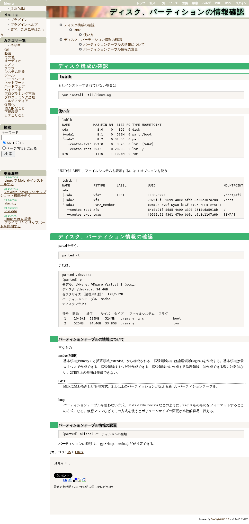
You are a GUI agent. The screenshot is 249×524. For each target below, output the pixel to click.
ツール (9, 75)
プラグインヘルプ (24, 24)
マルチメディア (16, 101)
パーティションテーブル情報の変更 (110, 49)
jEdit (7, 53)
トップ (140, 3)
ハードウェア (14, 86)
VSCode (10, 211)
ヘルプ (206, 3)
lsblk (77, 30)
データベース (14, 79)
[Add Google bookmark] (84, 480)
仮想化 (9, 104)
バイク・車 (12, 90)
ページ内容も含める (21, 148)
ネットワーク (14, 83)
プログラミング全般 (19, 97)
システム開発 (14, 72)
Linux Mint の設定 (17, 219)
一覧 (162, 3)
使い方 (88, 35)
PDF (218, 3)
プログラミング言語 (19, 93)
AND (10, 143)
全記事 (15, 45)
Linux (79, 452)
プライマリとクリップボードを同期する (22, 224)
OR (22, 143)
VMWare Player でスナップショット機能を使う (23, 193)
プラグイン (18, 20)
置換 (185, 3)
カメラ (9, 64)
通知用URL (62, 463)
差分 (152, 3)
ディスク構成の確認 (79, 25)
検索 (195, 3)
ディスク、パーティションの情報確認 (177, 12)
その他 (9, 57)
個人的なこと (14, 108)
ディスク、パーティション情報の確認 (93, 40)
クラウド (11, 68)
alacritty (10, 203)
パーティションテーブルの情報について (114, 44)
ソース (173, 3)
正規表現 (11, 112)
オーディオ (12, 61)
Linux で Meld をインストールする (22, 182)
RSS (228, 3)
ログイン (241, 3)
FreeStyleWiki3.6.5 (220, 519)
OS (69, 452)
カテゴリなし (14, 115)
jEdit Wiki (17, 8)
